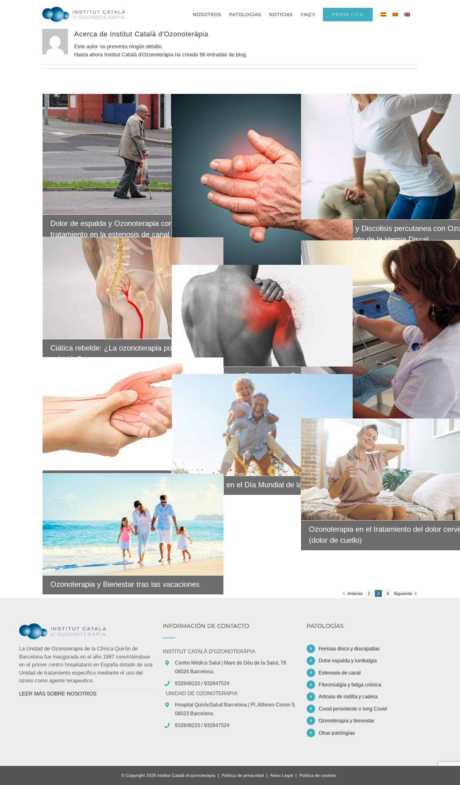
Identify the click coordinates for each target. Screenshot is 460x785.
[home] (66, 627)
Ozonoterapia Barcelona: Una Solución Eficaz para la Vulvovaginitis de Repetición (391, 336)
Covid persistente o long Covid (353, 708)
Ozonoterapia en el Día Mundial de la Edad (262, 424)
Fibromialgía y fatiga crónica (350, 684)
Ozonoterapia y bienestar (346, 720)
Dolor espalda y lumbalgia (348, 660)
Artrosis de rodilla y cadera (348, 696)
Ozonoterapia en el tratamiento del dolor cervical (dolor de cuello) (391, 469)
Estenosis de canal (340, 672)
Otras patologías (337, 733)
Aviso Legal (281, 775)
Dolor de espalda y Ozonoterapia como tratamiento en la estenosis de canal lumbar (133, 154)
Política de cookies (317, 775)
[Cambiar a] (385, 14)
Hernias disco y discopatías (349, 648)
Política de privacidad (243, 775)
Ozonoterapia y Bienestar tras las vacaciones (133, 524)
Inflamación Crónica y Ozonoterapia (133, 413)
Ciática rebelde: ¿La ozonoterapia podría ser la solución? (133, 288)
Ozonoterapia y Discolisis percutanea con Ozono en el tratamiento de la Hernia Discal (391, 156)
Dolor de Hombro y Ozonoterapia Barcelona (262, 315)
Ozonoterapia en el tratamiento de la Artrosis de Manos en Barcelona (262, 184)
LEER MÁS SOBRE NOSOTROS (57, 694)
